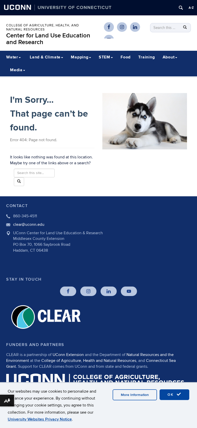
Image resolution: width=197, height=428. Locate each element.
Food (126, 57)
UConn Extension (68, 354)
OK (171, 394)
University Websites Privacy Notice (40, 419)
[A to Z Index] (191, 8)
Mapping (79, 57)
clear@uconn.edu (28, 224)
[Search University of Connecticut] (181, 8)
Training (146, 57)
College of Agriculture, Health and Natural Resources (88, 360)
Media (16, 70)
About (169, 57)
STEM (104, 57)
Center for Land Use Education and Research (48, 39)
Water (12, 57)
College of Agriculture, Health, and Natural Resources (42, 27)
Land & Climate (45, 57)
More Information (135, 395)
